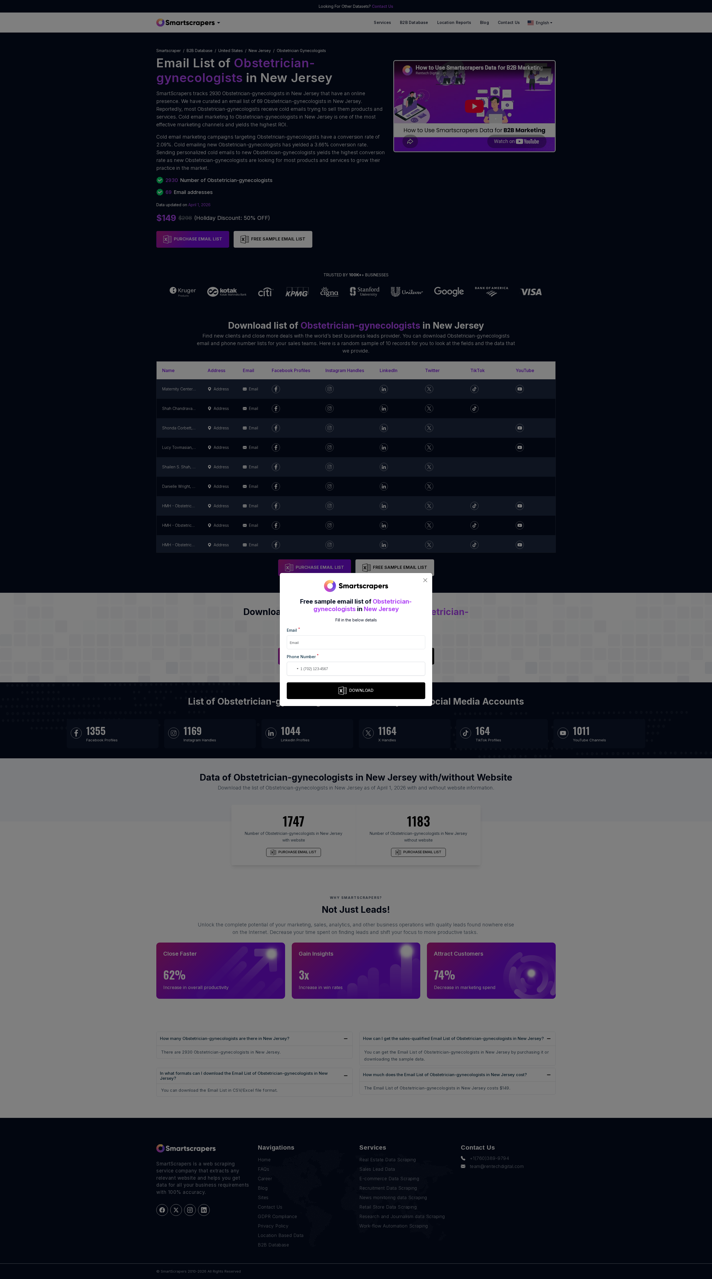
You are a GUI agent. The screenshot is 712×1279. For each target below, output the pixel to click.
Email (293, 630)
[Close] (425, 580)
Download (361, 690)
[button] (292, 669)
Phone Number (303, 656)
